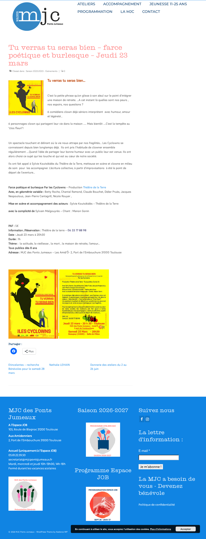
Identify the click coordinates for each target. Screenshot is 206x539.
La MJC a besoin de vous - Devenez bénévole (167, 486)
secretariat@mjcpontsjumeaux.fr (30, 459)
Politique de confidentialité (157, 504)
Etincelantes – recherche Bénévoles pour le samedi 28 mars (26, 369)
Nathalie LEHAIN (59, 365)
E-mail (144, 450)
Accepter (185, 529)
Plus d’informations (160, 529)
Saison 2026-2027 (103, 410)
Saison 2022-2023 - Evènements (41, 71)
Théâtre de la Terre (94, 187)
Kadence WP (62, 532)
